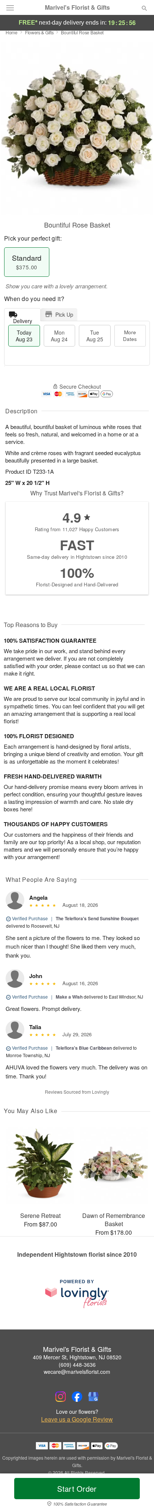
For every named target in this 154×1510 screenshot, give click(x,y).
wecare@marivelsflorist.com (77, 1371)
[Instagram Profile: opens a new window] (60, 1396)
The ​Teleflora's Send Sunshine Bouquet (97, 918)
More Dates (130, 335)
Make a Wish (69, 996)
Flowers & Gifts (39, 32)
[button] (138, 1493)
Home (12, 32)
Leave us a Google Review (77, 1419)
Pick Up (64, 314)
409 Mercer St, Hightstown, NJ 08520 (77, 1357)
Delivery (22, 319)
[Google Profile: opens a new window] (93, 1396)
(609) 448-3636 (77, 1364)
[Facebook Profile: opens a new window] (77, 1396)
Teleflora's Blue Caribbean (84, 1047)
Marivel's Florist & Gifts (77, 7)
